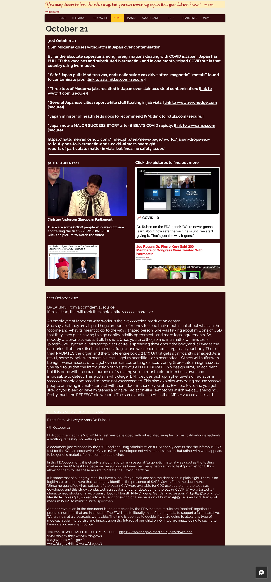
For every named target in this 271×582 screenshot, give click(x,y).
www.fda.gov (57, 536)
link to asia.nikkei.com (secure (115, 79)
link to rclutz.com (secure (177, 116)
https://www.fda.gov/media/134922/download (155, 532)
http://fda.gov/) (72, 540)
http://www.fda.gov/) (85, 536)
